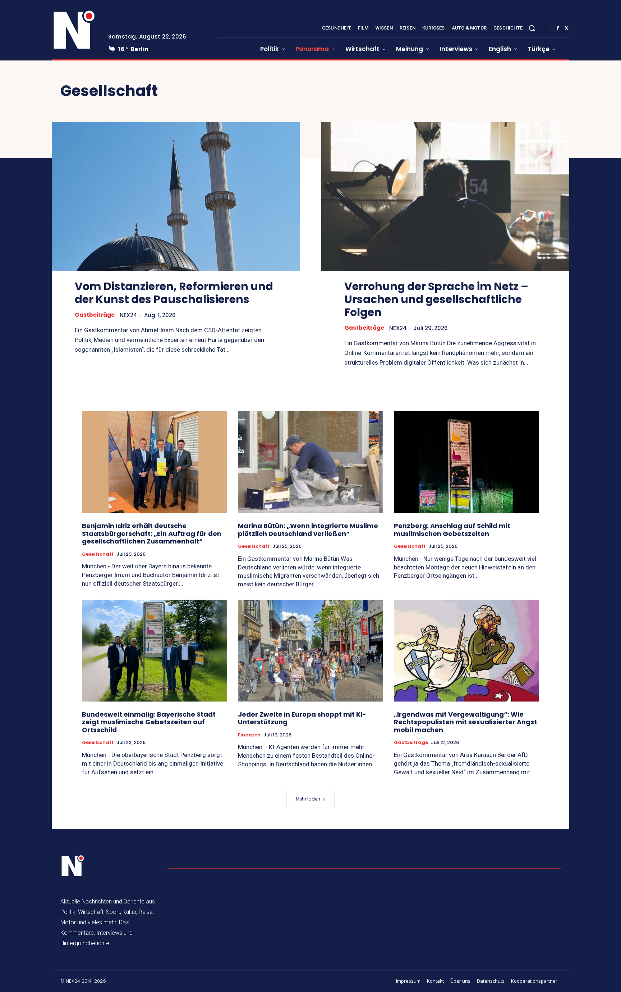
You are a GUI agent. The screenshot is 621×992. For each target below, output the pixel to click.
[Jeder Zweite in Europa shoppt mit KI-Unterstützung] (310, 651)
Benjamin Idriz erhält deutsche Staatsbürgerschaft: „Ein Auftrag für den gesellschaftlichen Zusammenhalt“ (151, 533)
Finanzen (249, 735)
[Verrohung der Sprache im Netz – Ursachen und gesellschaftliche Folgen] (445, 196)
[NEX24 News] (74, 30)
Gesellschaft (98, 554)
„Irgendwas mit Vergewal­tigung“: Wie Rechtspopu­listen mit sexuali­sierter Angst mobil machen (465, 722)
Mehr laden (308, 799)
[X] (566, 28)
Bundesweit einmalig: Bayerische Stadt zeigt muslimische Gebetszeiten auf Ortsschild (149, 722)
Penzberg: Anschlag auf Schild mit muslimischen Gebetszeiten (452, 529)
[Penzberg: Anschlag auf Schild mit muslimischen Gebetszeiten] (466, 462)
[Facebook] (557, 28)
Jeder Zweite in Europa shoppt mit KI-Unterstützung (302, 718)
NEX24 (128, 315)
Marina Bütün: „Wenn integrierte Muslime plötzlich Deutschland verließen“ (308, 529)
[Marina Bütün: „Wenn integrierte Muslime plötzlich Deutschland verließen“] (310, 462)
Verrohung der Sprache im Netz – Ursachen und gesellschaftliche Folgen (436, 299)
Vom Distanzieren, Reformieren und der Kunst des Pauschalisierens (174, 293)
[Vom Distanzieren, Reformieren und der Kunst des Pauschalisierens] (176, 196)
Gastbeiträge (95, 315)
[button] (531, 28)
